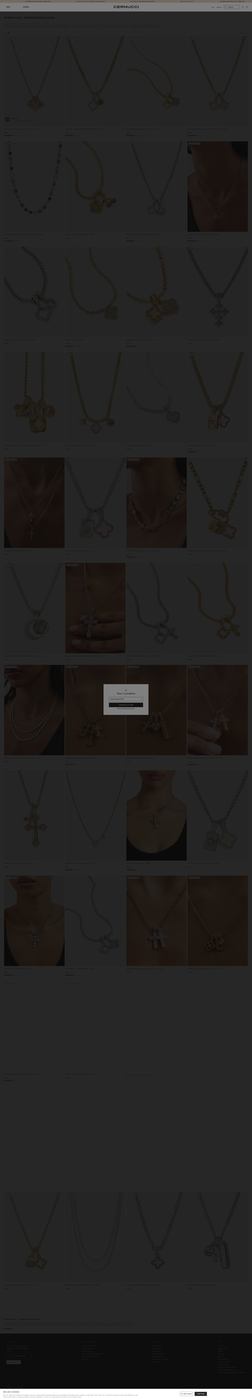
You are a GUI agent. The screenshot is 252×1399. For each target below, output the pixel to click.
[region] (126, 1394)
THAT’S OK (200, 1394)
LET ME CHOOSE (186, 1394)
